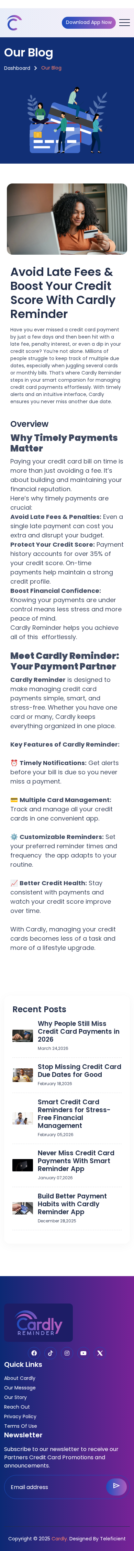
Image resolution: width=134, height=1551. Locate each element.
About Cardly (19, 1378)
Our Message (20, 1387)
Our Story (15, 1397)
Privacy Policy (20, 1416)
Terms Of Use (20, 1426)
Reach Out (17, 1406)
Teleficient (113, 1538)
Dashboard (17, 68)
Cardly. (60, 1538)
